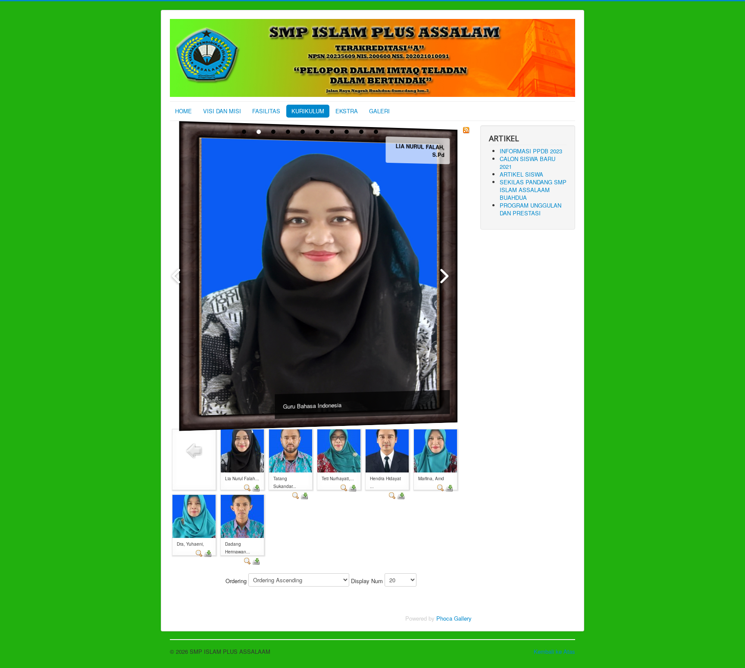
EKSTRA (346, 111)
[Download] (256, 487)
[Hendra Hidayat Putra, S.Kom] (387, 450)
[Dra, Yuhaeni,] (194, 516)
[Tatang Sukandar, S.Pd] (290, 450)
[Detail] (247, 487)
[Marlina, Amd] (435, 450)
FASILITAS (266, 111)
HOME (183, 111)
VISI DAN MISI (222, 111)
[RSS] (466, 129)
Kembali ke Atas (554, 651)
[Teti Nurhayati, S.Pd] (338, 450)
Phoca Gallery (454, 618)
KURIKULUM (307, 111)
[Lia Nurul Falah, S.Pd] (242, 450)
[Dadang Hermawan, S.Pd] (242, 516)
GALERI (379, 111)
